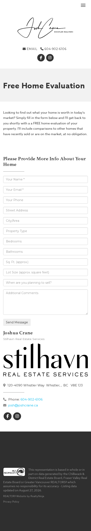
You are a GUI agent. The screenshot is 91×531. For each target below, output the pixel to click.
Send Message (17, 322)
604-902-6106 (55, 49)
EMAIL (31, 49)
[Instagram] (50, 58)
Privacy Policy (11, 501)
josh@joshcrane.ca (23, 405)
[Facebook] (41, 58)
